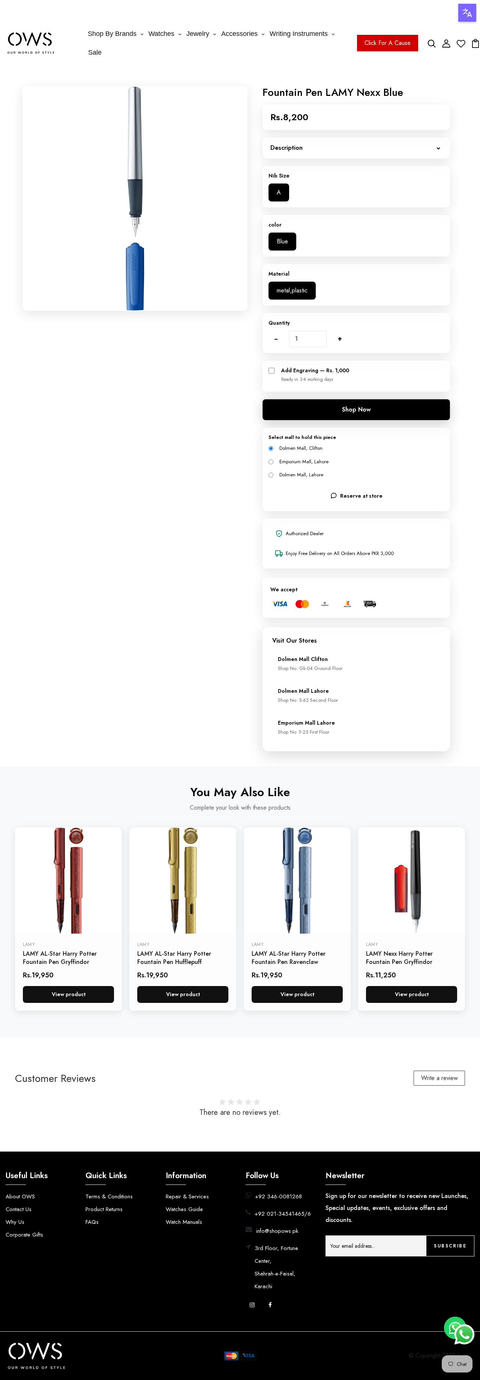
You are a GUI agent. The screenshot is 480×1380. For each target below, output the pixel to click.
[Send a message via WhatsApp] (464, 1334)
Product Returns (104, 1209)
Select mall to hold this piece (302, 437)
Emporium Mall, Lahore (303, 461)
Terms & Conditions (109, 1196)
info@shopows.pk (277, 1231)
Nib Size (279, 175)
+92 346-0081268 (278, 1196)
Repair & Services (187, 1196)
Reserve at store (361, 496)
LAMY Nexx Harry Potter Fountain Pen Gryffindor (399, 957)
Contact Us (19, 1209)
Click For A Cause (387, 43)
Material (279, 273)
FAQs (92, 1222)
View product (69, 994)
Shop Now (356, 409)
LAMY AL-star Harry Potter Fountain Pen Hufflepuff (174, 957)
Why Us (15, 1222)
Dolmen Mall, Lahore (301, 474)
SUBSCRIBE (450, 1246)
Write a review (439, 1078)
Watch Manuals (184, 1222)
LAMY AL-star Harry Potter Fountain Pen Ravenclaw (289, 957)
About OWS (20, 1196)
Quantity (279, 323)
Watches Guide (184, 1209)
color (275, 224)
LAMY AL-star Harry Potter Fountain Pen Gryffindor (60, 957)
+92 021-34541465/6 (283, 1214)
